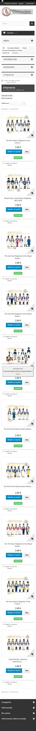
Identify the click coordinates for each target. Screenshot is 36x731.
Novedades (9, 67)
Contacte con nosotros (11, 3)
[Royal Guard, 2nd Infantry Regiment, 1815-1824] (18, 182)
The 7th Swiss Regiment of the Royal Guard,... (18, 545)
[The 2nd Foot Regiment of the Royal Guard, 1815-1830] (18, 240)
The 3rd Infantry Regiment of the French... (18, 603)
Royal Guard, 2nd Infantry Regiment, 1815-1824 (18, 199)
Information (10, 59)
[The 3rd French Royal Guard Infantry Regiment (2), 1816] (18, 470)
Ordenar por (5, 103)
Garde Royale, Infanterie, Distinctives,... (18, 660)
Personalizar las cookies (20, 363)
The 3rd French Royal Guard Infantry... (18, 429)
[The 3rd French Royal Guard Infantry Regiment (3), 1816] (18, 413)
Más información (7, 363)
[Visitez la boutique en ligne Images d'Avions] (11, 81)
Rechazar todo (18, 368)
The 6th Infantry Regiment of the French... (18, 142)
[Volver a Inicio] (4, 48)
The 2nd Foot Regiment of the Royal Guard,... (18, 257)
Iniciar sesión (30, 3)
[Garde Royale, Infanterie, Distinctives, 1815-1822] (18, 643)
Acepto (18, 374)
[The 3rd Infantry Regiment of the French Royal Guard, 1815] (18, 585)
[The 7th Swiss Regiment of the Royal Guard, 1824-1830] (18, 528)
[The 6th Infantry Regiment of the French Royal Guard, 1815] (18, 124)
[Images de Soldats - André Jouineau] (18, 11)
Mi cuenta (6, 713)
